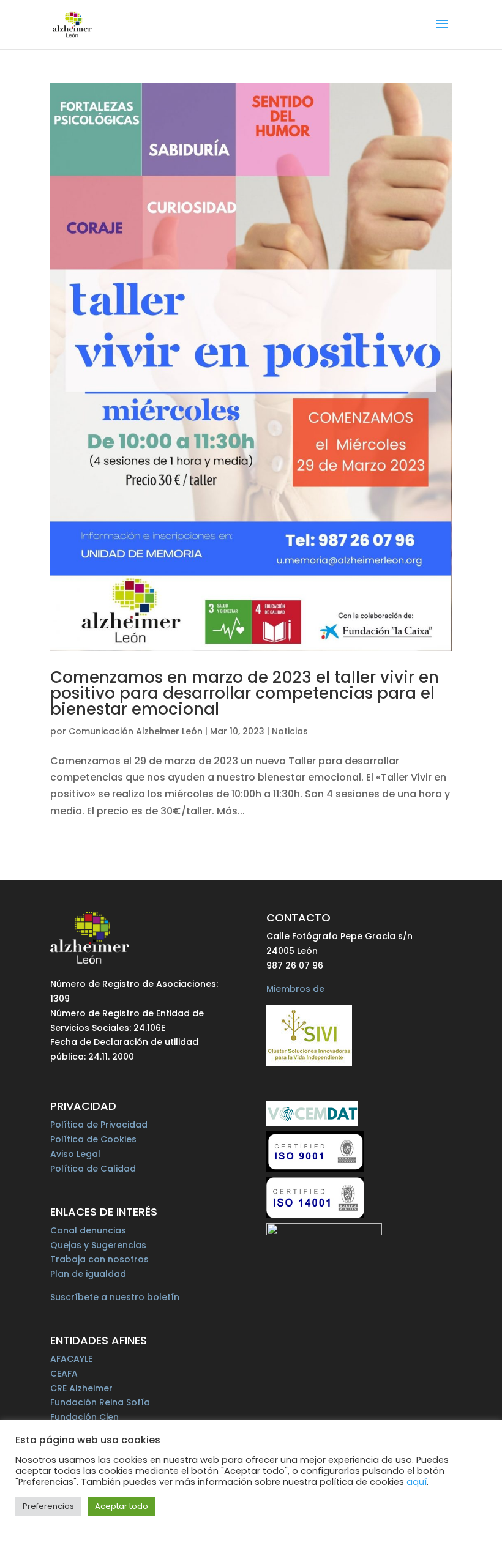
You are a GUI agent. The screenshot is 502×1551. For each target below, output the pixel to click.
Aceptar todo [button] (121, 1506)
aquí (416, 1482)
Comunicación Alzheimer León (136, 731)
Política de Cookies (93, 1139)
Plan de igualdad (88, 1274)
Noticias (290, 731)
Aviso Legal (75, 1154)
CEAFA (64, 1373)
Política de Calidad (93, 1168)
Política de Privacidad (99, 1124)
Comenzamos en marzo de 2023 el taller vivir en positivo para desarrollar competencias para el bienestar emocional (244, 693)
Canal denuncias (88, 1230)
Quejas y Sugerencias (98, 1245)
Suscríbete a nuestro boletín (114, 1297)
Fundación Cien (84, 1417)
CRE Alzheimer (81, 1388)
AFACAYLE (71, 1359)
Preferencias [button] (48, 1506)
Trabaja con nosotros (99, 1259)
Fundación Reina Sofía (100, 1402)
